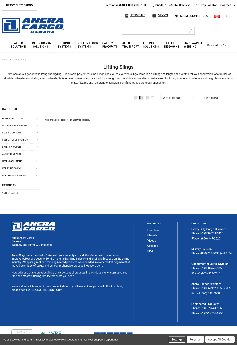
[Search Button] (191, 30)
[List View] (153, 98)
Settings (177, 339)
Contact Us (227, 5)
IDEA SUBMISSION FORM (46, 290)
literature (137, 15)
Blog (150, 251)
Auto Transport (11, 154)
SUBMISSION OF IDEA (194, 16)
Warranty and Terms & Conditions (32, 244)
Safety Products (12, 147)
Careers (16, 241)
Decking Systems (11, 133)
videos (163, 15)
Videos (151, 240)
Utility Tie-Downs (12, 168)
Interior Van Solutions (15, 125)
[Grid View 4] (147, 98)
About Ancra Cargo (23, 237)
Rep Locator (209, 5)
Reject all (195, 339)
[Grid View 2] (136, 98)
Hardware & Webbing (14, 175)
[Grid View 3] (141, 98)
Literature (153, 230)
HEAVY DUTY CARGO (19, 5)
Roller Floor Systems (15, 140)
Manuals (152, 235)
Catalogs (152, 245)
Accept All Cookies (220, 339)
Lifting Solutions (12, 161)
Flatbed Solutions (12, 118)
